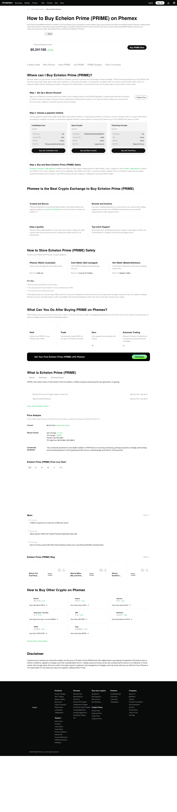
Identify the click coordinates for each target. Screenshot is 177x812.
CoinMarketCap (115, 686)
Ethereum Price (97, 705)
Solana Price (96, 708)
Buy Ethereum (96, 694)
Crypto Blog (59, 721)
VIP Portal (76, 691)
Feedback (58, 735)
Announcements (134, 697)
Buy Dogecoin (96, 689)
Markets (27, 3)
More (63, 3)
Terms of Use (133, 705)
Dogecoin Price (97, 711)
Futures (35, 3)
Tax (74, 710)
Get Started (139, 353)
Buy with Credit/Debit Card (48, 149)
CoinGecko (114, 689)
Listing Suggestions (80, 705)
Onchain (51, 3)
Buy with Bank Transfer (88, 149)
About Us (132, 686)
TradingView (114, 694)
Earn (57, 3)
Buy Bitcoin (95, 686)
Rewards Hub (77, 686)
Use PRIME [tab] (79, 63)
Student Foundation (136, 694)
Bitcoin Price (96, 703)
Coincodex (113, 691)
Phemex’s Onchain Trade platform (43, 167)
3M (48, 463)
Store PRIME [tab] (65, 63)
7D (36, 463)
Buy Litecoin (96, 691)
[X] (31, 385)
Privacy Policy (133, 702)
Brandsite (132, 689)
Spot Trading (59, 689)
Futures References (61, 729)
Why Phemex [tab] (49, 63)
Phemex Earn (59, 699)
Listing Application (79, 702)
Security (131, 699)
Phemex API (58, 727)
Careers (131, 691)
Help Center (59, 713)
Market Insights (50, 569)
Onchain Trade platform (132, 167)
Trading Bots (59, 705)
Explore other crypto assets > (38, 634)
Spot (44, 3)
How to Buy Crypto (38, 9)
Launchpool (59, 702)
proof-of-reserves (53, 207)
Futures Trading (60, 686)
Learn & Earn (59, 719)
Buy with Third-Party (128, 149)
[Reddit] (36, 385)
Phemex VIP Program (80, 694)
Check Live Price (62, 421)
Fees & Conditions (61, 724)
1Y (54, 463)
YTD (60, 463)
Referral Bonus (78, 689)
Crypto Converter (60, 697)
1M (42, 463)
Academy (58, 716)
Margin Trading (60, 691)
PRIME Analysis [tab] (95, 63)
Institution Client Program (81, 699)
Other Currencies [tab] (113, 63)
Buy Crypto (19, 3)
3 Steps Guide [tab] (33, 63)
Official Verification (61, 732)
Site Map (132, 707)
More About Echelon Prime (37, 402)
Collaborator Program (80, 697)
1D (30, 463)
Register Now (141, 96)
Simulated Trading (79, 707)
